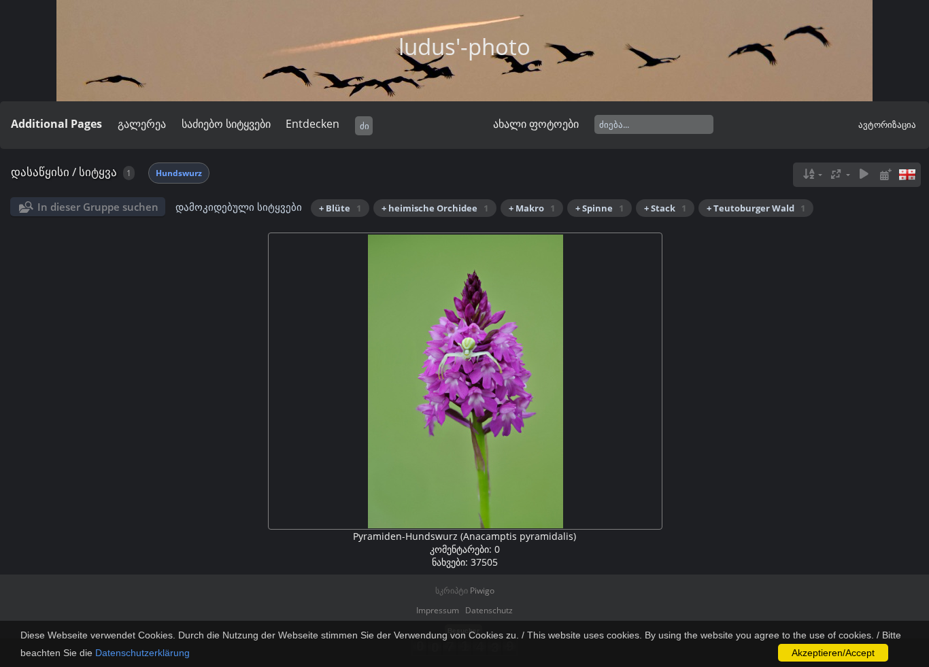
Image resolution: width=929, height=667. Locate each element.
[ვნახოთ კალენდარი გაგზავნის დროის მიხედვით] (885, 174)
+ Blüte (340, 208)
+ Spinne (599, 208)
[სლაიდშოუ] (864, 174)
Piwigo (482, 590)
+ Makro (532, 208)
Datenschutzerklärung (142, 652)
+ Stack (665, 208)
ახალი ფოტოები (536, 123)
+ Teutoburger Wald (756, 208)
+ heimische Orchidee (435, 208)
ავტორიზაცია (887, 124)
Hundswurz (179, 173)
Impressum (437, 610)
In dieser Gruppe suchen (97, 206)
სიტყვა (98, 171)
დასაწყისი (40, 171)
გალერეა (142, 123)
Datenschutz (489, 610)
